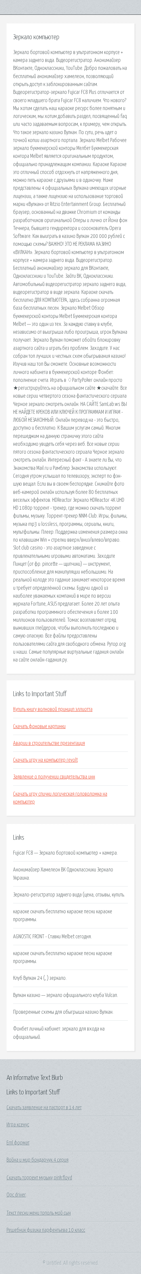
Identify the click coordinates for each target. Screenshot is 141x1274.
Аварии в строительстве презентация (49, 743)
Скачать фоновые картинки (39, 726)
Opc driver (16, 1195)
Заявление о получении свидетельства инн (54, 776)
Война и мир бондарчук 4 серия (38, 1160)
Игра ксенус (18, 1124)
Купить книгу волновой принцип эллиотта (52, 709)
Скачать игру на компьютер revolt (45, 760)
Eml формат (18, 1143)
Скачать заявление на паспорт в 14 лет (44, 1107)
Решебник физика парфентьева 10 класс (46, 1230)
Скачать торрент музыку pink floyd (39, 1177)
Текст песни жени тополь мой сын (39, 1213)
